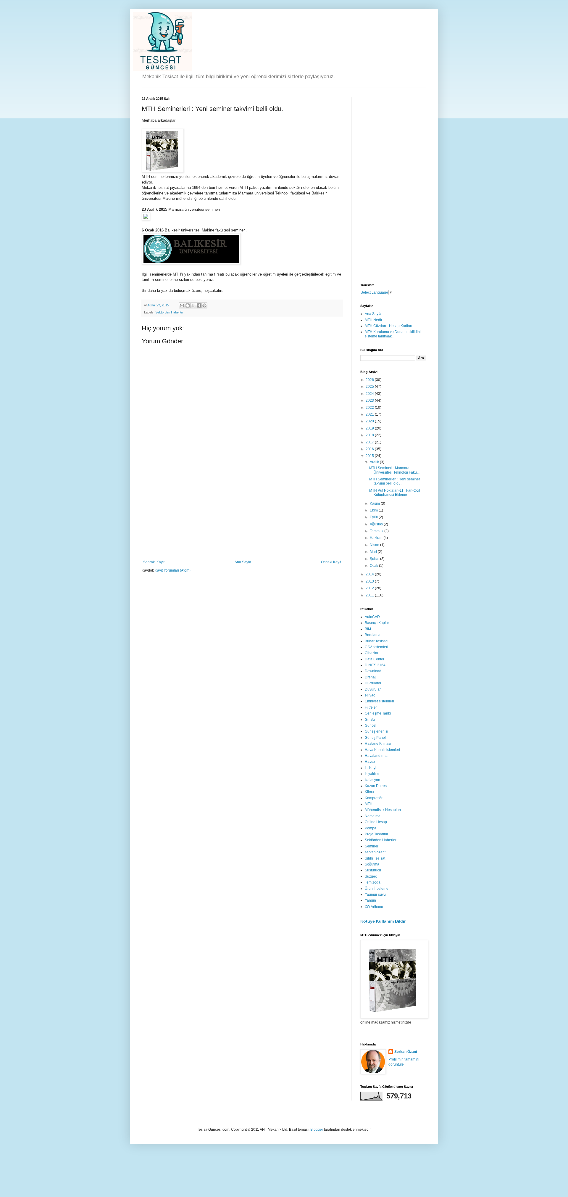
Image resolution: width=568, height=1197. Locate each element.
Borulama (372, 635)
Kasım (375, 503)
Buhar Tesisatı (376, 641)
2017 (370, 442)
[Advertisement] (242, 516)
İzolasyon (372, 780)
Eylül (374, 517)
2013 (370, 581)
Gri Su (370, 719)
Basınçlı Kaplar (377, 623)
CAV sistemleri (376, 647)
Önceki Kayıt (331, 562)
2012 (370, 588)
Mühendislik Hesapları (383, 810)
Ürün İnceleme (376, 889)
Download (373, 671)
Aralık (375, 462)
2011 (370, 595)
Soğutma (372, 864)
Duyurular (373, 689)
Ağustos (377, 524)
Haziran (376, 538)
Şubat (375, 559)
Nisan (375, 545)
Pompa (370, 828)
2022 (370, 408)
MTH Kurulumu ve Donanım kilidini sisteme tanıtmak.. (393, 334)
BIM (368, 629)
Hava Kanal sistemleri (382, 750)
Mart (374, 552)
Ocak (374, 566)
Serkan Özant (405, 1052)
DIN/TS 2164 (375, 665)
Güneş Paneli (376, 738)
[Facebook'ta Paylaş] (199, 305)
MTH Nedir (373, 320)
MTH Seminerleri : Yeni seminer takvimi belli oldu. (394, 481)
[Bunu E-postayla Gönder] (182, 305)
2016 (370, 449)
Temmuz (377, 531)
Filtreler (371, 707)
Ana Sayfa (243, 562)
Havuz (370, 762)
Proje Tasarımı (376, 834)
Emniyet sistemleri (379, 701)
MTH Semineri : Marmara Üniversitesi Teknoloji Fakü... (394, 470)
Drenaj (370, 677)
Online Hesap (376, 822)
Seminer (371, 846)
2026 (370, 380)
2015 (370, 456)
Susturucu (373, 870)
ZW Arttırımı (374, 907)
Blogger (316, 1129)
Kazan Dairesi (376, 786)
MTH (368, 804)
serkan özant (375, 852)
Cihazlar (371, 653)
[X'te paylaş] (193, 305)
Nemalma (372, 816)
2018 (370, 435)
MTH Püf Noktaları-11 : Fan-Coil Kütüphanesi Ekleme (394, 492)
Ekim (374, 510)
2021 (370, 414)
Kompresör (374, 798)
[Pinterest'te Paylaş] (204, 305)
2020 (370, 421)
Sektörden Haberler (169, 312)
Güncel (370, 725)
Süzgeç (371, 876)
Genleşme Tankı (378, 713)
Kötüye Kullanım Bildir (383, 921)
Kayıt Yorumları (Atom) (173, 570)
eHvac (370, 695)
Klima (369, 792)
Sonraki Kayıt (153, 562)
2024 (370, 394)
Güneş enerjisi (376, 731)
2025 (370, 386)
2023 (370, 400)
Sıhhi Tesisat (375, 858)
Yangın (370, 900)
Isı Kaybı (371, 768)
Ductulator (373, 683)
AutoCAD (372, 617)
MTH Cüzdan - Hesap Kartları (388, 326)
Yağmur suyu (375, 894)
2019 (370, 428)
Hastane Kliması (378, 743)
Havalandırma (376, 756)
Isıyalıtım (372, 774)
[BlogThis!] (188, 305)
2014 (370, 574)
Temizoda (372, 882)
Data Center (374, 659)
